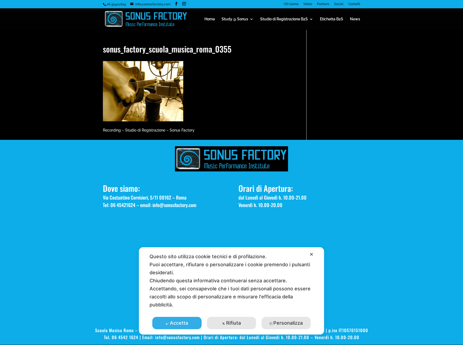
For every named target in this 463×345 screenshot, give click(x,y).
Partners (323, 4)
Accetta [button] (179, 323)
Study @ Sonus (235, 19)
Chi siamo (291, 4)
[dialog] (231, 291)
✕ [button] (311, 254)
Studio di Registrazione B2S (284, 19)
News (355, 19)
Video (307, 4)
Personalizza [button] (288, 323)
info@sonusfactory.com (174, 204)
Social (338, 4)
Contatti (354, 4)
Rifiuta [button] (233, 323)
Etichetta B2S (331, 19)
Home (209, 19)
